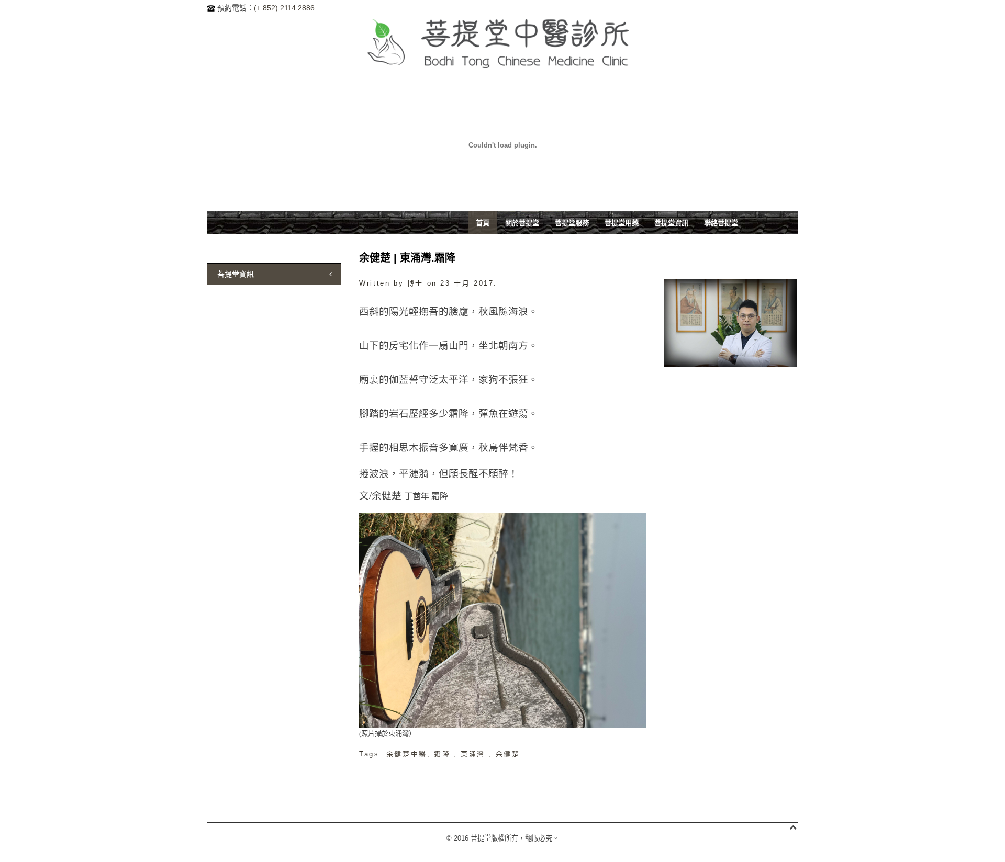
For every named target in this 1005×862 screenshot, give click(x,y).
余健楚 (508, 754)
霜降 (444, 754)
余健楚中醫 (406, 754)
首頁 (482, 223)
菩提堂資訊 (671, 223)
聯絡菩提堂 (721, 223)
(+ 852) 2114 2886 (284, 8)
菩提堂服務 (572, 223)
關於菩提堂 (522, 223)
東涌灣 (474, 754)
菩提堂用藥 (622, 223)
